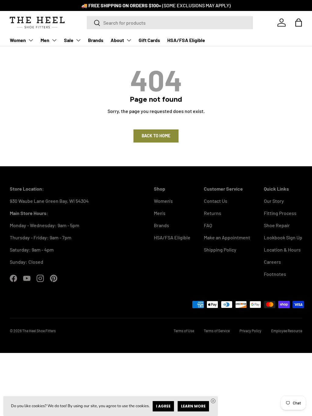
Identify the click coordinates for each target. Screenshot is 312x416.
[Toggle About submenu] (129, 40)
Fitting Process (280, 213)
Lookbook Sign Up (283, 237)
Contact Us (215, 201)
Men (45, 40)
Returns (212, 213)
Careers (272, 262)
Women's (163, 201)
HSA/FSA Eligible (186, 40)
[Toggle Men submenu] (54, 40)
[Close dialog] (213, 401)
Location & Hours (282, 249)
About (117, 40)
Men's (159, 213)
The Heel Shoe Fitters (39, 331)
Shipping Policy (220, 249)
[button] (298, 22)
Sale (68, 40)
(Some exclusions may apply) (196, 5)
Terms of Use (184, 331)
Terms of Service (217, 331)
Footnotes (275, 274)
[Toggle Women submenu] (30, 40)
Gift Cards (149, 40)
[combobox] (170, 22)
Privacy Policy (250, 331)
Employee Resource (286, 331)
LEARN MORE (193, 406)
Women (18, 40)
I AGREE (163, 406)
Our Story (274, 201)
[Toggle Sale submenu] (78, 40)
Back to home (156, 135)
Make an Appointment (227, 237)
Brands (95, 40)
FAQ (208, 225)
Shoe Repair (277, 225)
